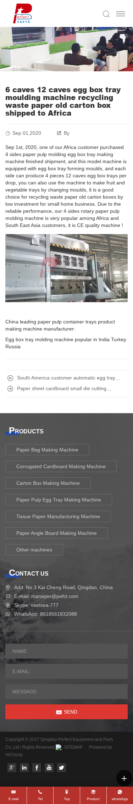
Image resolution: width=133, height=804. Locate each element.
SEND (70, 712)
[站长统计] (58, 747)
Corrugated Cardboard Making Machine (61, 466)
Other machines (34, 550)
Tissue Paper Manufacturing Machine (58, 516)
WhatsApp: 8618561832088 (45, 614)
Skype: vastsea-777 (36, 605)
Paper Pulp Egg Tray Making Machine (58, 500)
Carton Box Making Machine (48, 483)
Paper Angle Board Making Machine (56, 533)
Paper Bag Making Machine (47, 450)
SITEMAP (73, 747)
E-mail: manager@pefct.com (46, 596)
